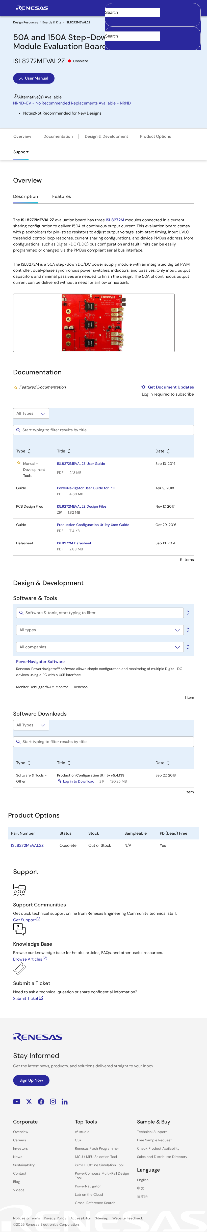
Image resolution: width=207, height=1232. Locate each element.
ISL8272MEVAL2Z (27, 845)
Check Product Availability (158, 1148)
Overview (22, 136)
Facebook (41, 1101)
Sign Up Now (31, 1080)
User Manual (36, 78)
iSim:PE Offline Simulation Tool (99, 1165)
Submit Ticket (25, 998)
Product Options (155, 136)
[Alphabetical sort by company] (187, 647)
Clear (109, 20)
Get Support (24, 920)
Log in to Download (78, 781)
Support (21, 152)
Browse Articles (27, 959)
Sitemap (101, 1218)
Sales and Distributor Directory (162, 1156)
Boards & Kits (51, 22)
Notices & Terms (26, 1218)
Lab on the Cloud (89, 1194)
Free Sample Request (154, 1140)
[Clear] (109, 44)
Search (153, 8)
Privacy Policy (55, 1218)
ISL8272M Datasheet (74, 543)
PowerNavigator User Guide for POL (86, 488)
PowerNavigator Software (40, 661)
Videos (18, 1190)
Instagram (53, 1101)
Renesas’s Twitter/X (29, 1101)
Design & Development (106, 136)
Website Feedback (127, 1218)
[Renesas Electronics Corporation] (32, 8)
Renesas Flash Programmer (97, 1148)
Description (25, 196)
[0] (187, 613)
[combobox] (153, 38)
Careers (19, 1140)
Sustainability (24, 1165)
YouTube (16, 1101)
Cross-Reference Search (95, 1203)
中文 (140, 1188)
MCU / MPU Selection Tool (96, 1156)
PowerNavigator (88, 1186)
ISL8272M (115, 220)
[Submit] (110, 29)
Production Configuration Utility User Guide (93, 524)
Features (61, 196)
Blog (16, 1181)
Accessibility (80, 1218)
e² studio (82, 1132)
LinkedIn (65, 1101)
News (17, 1156)
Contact (19, 1173)
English (142, 1180)
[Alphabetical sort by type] (187, 630)
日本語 (142, 1196)
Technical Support (152, 1132)
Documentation (58, 136)
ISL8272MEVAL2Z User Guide (81, 463)
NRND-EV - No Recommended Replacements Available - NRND (72, 103)
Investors (20, 1148)
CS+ (78, 1140)
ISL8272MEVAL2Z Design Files (82, 506)
